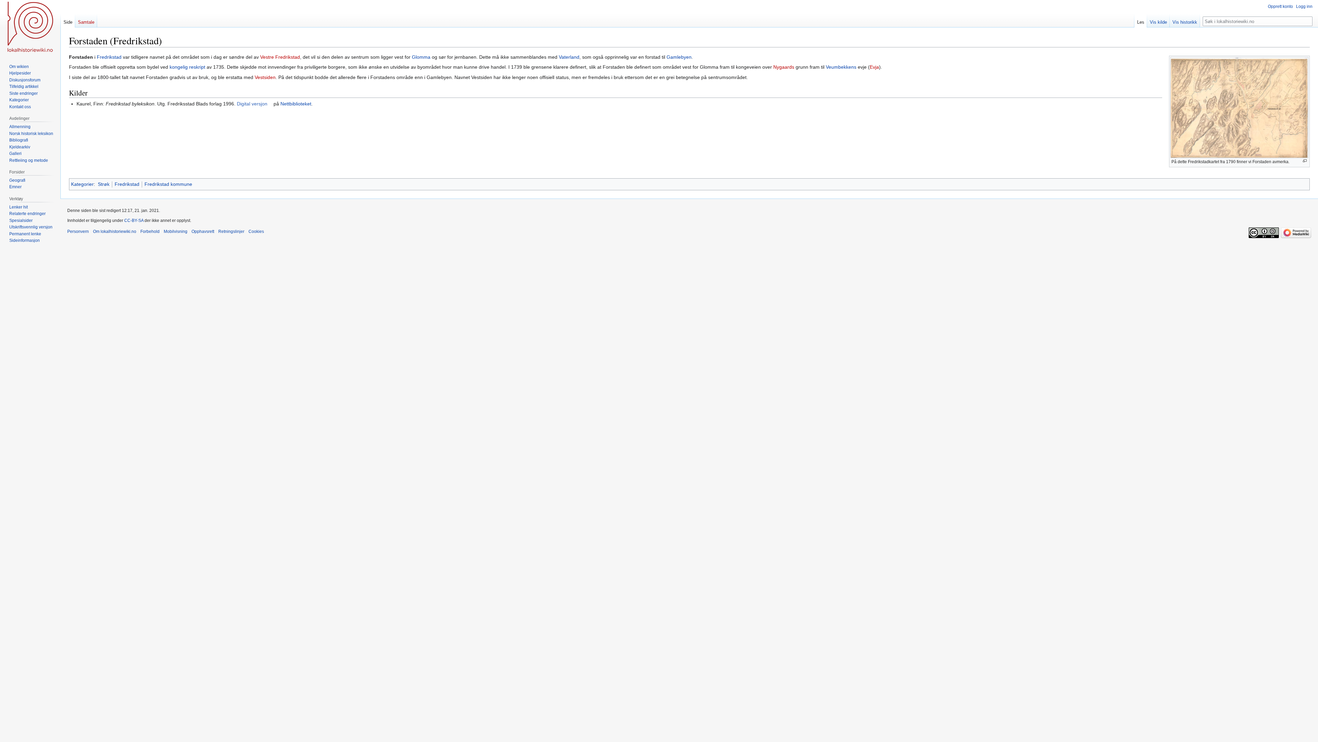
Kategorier (82, 184)
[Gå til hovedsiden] (30, 27)
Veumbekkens (841, 67)
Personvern (78, 231)
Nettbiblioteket (295, 103)
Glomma (421, 57)
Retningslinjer (231, 231)
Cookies (256, 231)
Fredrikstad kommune (168, 184)
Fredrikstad (109, 57)
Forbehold (150, 231)
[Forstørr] (1304, 161)
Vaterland (569, 57)
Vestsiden (265, 77)
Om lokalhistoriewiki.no (114, 231)
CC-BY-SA (133, 220)
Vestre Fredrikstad (280, 57)
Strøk (103, 184)
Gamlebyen (679, 57)
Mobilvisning (175, 231)
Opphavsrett (203, 231)
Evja (874, 67)
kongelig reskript (187, 67)
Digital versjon (252, 103)
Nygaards (783, 67)
